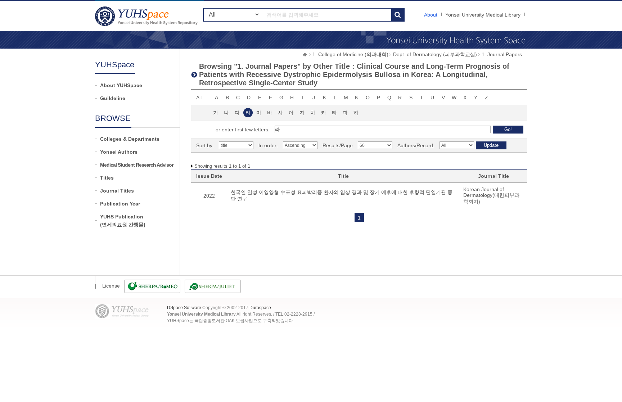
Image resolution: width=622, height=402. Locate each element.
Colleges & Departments (129, 139)
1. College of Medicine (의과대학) (350, 54)
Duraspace (260, 307)
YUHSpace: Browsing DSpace (147, 16)
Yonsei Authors (119, 152)
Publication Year (120, 204)
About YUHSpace (121, 85)
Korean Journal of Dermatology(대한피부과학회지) (491, 195)
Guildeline (112, 98)
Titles (107, 178)
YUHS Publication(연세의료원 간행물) (122, 220)
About (430, 15)
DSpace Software (184, 307)
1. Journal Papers (502, 54)
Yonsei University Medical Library (482, 15)
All (199, 97)
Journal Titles (117, 191)
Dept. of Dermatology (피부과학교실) (435, 54)
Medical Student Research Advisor (136, 165)
